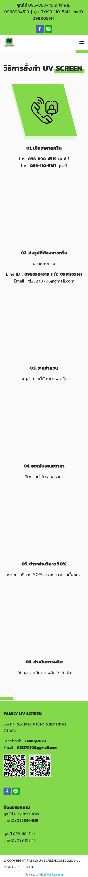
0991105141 (43, 18)
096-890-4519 (42, 5)
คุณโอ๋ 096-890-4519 (21, 814)
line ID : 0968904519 (21, 820)
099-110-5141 (57, 11)
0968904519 (16, 11)
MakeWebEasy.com (51, 874)
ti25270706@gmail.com (51, 281)
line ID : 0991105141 (19, 840)
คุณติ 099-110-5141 (19, 833)
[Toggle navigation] (82, 42)
